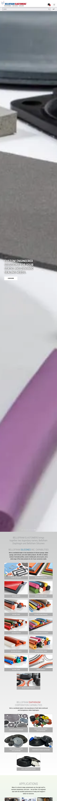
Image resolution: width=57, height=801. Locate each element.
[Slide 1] (22, 530)
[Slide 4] (30, 530)
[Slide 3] (27, 530)
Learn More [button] (11, 278)
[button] (16, 577)
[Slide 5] (32, 530)
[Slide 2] (25, 530)
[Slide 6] (35, 530)
